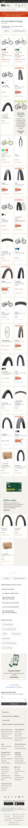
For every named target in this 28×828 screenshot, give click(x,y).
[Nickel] (3, 50)
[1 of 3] (6, 279)
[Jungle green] (16, 249)
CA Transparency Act (19, 820)
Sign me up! (14, 703)
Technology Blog (19, 777)
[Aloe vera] (16, 50)
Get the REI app (14, 677)
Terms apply (12, 507)
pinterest (16, 797)
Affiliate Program (5, 775)
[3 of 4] (7, 47)
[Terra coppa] (5, 214)
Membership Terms (14, 822)
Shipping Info (18, 740)
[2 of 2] (7, 246)
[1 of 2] (20, 338)
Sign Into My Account (7, 731)
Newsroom (17, 775)
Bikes (5, 633)
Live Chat (3, 790)
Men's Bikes (6, 638)
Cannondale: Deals (8, 624)
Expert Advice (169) (16, 26)
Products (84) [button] (6, 26)
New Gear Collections (6, 758)
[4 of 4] (8, 47)
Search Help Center (6, 786)
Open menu (25, 5)
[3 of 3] (21, 279)
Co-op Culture (5, 771)
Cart (22, 5)
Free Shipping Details (20, 748)
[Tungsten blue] (3, 83)
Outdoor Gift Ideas (6, 746)
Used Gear (4, 760)
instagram (5, 797)
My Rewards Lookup (6, 734)
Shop (8, 5)
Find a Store (4, 788)
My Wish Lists (4, 736)
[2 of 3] (7, 279)
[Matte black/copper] (5, 50)
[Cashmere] (5, 83)
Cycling (2, 18)
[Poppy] (7, 150)
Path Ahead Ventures (20, 763)
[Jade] (3, 150)
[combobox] (14, 9)
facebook (12, 797)
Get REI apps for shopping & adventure (14, 801)
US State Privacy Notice (18, 816)
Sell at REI (3, 773)
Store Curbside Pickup (20, 738)
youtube (19, 797)
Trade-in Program (5, 763)
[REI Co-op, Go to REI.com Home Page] (3, 5)
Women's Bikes (16, 633)
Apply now (6, 510)
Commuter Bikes (8, 647)
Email (2, 697)
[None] (16, 431)
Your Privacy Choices (19, 814)
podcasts (23, 797)
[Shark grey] (18, 50)
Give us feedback (10, 687)
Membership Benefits (6, 738)
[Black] (3, 214)
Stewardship (18, 779)
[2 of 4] (20, 47)
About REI (17, 769)
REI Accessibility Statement (14, 824)
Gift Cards (3, 748)
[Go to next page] (18, 572)
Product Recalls (7, 820)
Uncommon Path (19, 760)
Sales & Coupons (19, 746)
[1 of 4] (6, 47)
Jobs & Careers (5, 769)
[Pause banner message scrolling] (26, 13)
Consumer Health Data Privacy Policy (14, 818)
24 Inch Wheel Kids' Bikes (10, 643)
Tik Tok (9, 797)
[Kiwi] (5, 150)
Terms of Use (7, 814)
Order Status (18, 731)
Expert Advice (18, 756)
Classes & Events (19, 758)
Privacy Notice (7, 816)
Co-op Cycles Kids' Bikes (10, 629)
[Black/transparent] (5, 369)
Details (21, 694)
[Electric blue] (18, 249)
